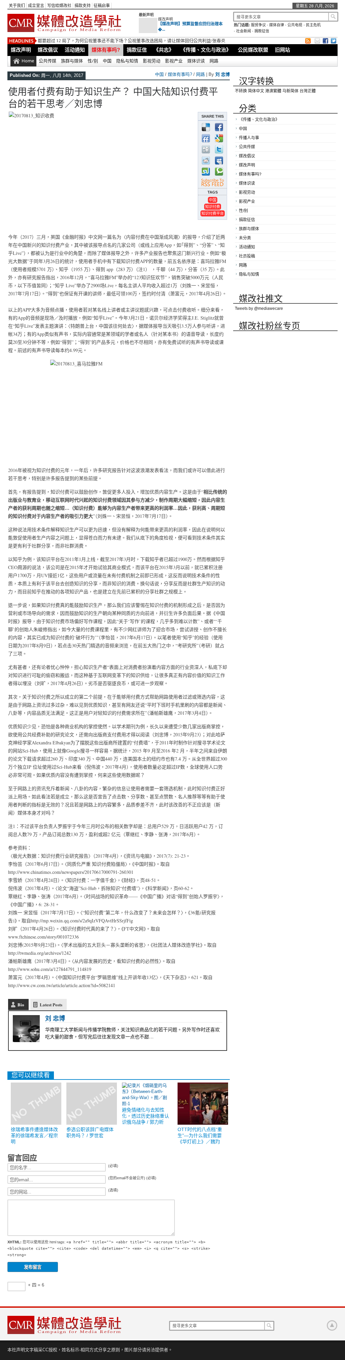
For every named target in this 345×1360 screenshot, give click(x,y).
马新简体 (290, 91)
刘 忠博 (222, 74)
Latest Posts (51, 1004)
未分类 (245, 238)
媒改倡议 (48, 50)
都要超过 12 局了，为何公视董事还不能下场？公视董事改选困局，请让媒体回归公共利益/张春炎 (131, 40)
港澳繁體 (273, 91)
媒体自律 (276, 25)
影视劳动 (151, 61)
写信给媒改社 (59, 5)
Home (28, 61)
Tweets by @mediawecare (259, 308)
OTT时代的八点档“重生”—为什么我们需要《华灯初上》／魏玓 (200, 1135)
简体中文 (256, 91)
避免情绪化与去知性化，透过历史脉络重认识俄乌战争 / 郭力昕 (145, 1116)
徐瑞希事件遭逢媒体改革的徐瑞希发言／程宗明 (34, 1135)
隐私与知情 (127, 61)
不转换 (241, 91)
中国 (107, 61)
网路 (214, 61)
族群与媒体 (72, 61)
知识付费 (212, 206)
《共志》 (164, 50)
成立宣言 (36, 5)
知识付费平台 (212, 213)
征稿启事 (102, 5)
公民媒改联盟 (253, 50)
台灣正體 (308, 91)
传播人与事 (249, 138)
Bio (21, 1004)
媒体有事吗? (106, 50)
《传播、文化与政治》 (206, 50)
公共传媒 (47, 61)
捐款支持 (82, 5)
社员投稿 (247, 256)
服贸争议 (258, 25)
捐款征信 (261, 31)
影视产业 (174, 61)
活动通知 (75, 50)
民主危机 (313, 25)
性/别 (93, 61)
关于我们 (17, 5)
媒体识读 (196, 61)
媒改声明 (165, 19)
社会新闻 (243, 31)
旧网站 (282, 50)
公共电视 (294, 25)
